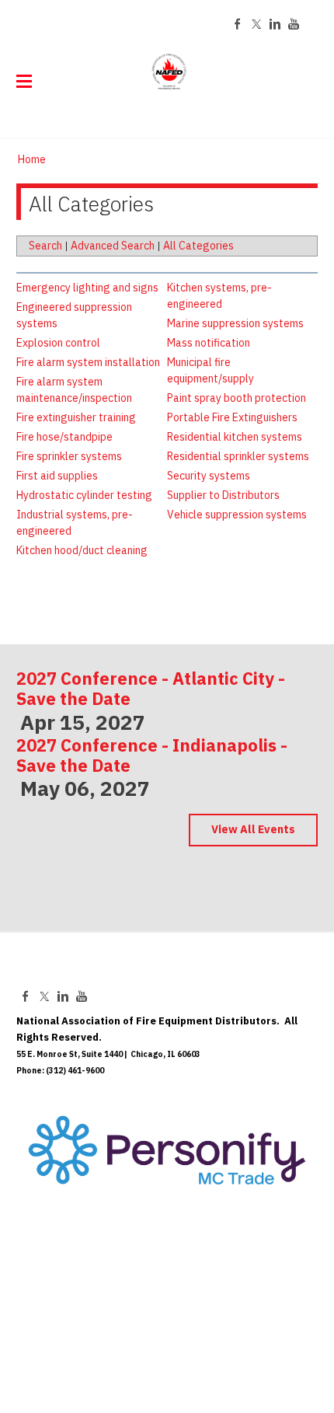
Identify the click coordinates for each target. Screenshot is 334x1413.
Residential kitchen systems (234, 437)
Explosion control (58, 343)
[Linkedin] (275, 24)
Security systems (208, 476)
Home (32, 159)
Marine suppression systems (235, 323)
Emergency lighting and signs (87, 288)
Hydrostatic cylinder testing (84, 495)
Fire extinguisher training (76, 417)
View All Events (253, 829)
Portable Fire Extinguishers (232, 417)
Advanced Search (113, 246)
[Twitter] (256, 24)
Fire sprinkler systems (69, 456)
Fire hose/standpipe (64, 437)
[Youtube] (293, 24)
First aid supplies (57, 476)
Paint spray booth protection (236, 398)
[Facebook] (237, 24)
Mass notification (208, 343)
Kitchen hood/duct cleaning (82, 550)
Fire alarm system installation (88, 362)
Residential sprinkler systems (238, 456)
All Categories (198, 246)
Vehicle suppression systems (237, 515)
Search (45, 246)
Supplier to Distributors (223, 495)
